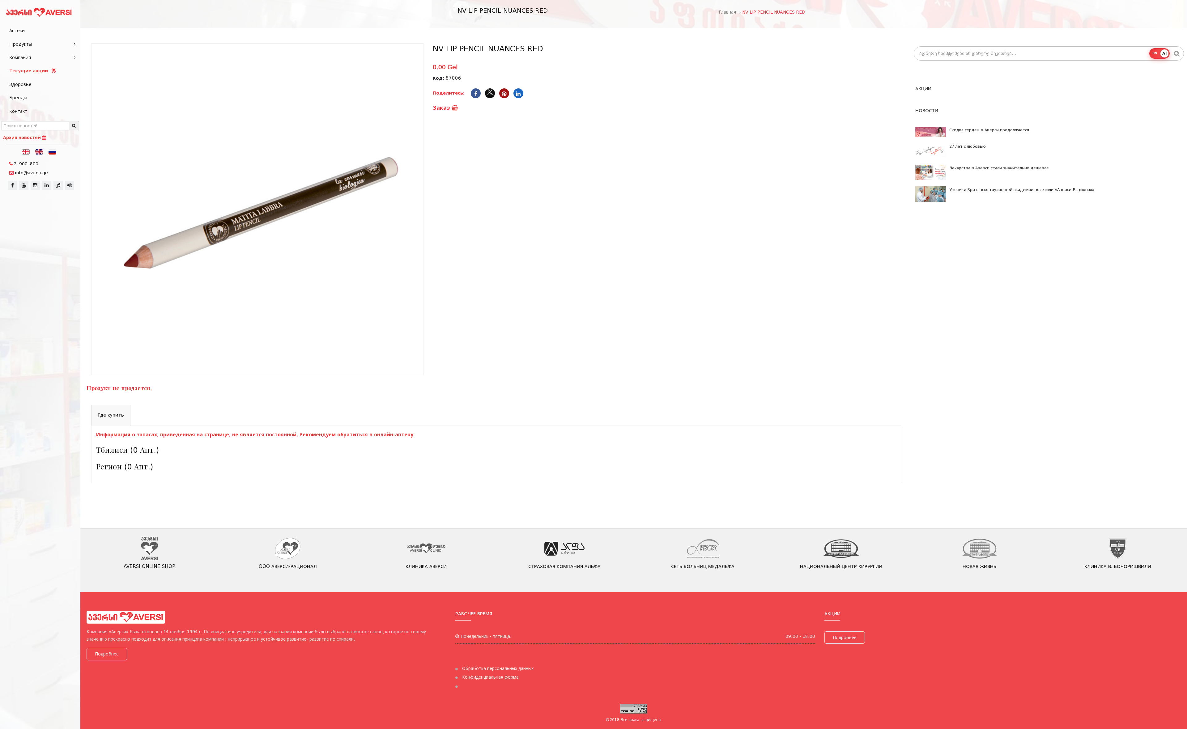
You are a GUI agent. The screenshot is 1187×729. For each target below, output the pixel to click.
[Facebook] (476, 93)
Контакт (18, 111)
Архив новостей (22, 137)
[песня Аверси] (69, 185)
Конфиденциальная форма (490, 677)
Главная (727, 12)
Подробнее (107, 653)
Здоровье (20, 84)
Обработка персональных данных (497, 668)
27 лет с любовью (967, 146)
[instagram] (35, 185)
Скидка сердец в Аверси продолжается (989, 130)
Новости (926, 110)
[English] (39, 151)
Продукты (20, 44)
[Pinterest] (504, 93)
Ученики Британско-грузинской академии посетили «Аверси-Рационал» (1022, 189)
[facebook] (12, 185)
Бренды (18, 97)
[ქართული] (26, 151)
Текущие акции (29, 71)
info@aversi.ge (31, 172)
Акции (923, 88)
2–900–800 (26, 163)
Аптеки (17, 30)
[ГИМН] (58, 185)
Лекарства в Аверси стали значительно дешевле (999, 168)
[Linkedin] (518, 93)
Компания (20, 57)
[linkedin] (46, 185)
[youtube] (23, 185)
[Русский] (52, 151)
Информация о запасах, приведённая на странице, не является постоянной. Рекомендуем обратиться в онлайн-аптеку (254, 435)
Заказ (442, 107)
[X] (490, 93)
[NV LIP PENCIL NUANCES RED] (257, 209)
